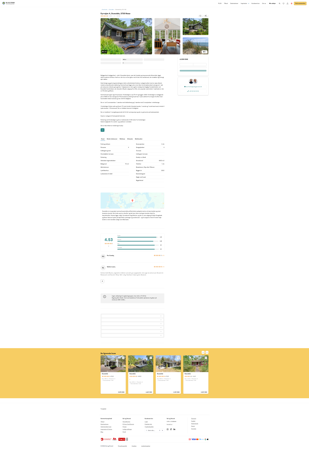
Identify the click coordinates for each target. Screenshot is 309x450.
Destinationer (234, 3)
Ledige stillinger (127, 429)
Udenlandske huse (106, 427)
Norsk (193, 426)
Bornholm (104, 9)
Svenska (193, 429)
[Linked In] (174, 429)
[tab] (107, 371)
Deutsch (193, 418)
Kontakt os (169, 424)
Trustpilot (103, 409)
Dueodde (111, 9)
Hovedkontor (126, 422)
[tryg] (122, 440)
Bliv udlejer (272, 3)
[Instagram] (167, 429)
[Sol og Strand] (8, 3)
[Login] (287, 3)
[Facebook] (171, 429)
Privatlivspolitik (122, 446)
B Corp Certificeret (128, 424)
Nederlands (194, 424)
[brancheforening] (106, 440)
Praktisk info (148, 424)
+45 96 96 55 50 (194, 91)
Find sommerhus (300, 3)
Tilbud (226, 3)
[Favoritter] (283, 3)
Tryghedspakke (149, 427)
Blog (102, 432)
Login (146, 422)
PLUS (219, 3)
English (193, 421)
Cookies (134, 446)
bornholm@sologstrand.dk (194, 87)
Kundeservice (256, 3)
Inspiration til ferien (106, 429)
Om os (264, 3)
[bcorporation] (127, 440)
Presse (124, 427)
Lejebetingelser (145, 446)
